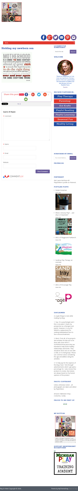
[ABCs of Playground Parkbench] (63, 257)
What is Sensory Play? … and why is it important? (64, 214)
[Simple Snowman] (63, 210)
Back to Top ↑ (73, 489)
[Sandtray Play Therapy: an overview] (63, 282)
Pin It (19, 104)
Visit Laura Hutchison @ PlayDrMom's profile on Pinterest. (65, 181)
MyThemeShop (63, 489)
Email (5, 153)
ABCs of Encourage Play (63, 285)
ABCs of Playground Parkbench (65, 237)
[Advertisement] (51, 17)
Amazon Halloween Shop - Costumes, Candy (62, 395)
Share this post (11, 94)
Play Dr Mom (4, 489)
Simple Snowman (61, 190)
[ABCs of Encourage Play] (63, 305)
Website (5, 162)
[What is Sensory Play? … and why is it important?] (63, 235)
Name (6, 144)
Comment (7, 116)
